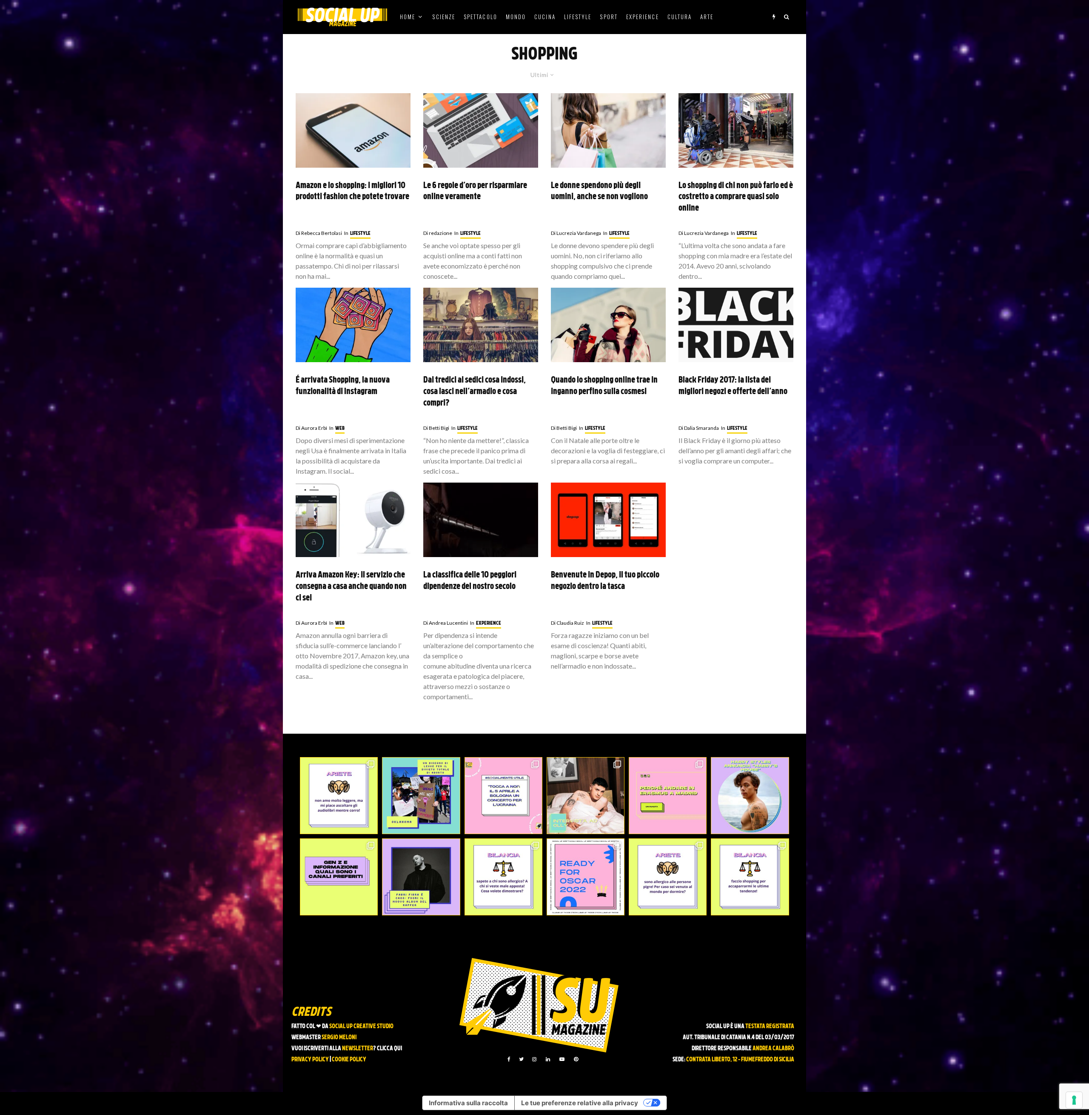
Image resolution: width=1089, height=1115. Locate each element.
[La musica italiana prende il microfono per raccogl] (503, 795)
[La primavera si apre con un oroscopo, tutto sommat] (503, 876)
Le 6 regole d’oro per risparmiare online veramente (475, 192)
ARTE (706, 16)
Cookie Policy (349, 1060)
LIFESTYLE (578, 16)
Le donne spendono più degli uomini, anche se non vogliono (599, 192)
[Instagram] (534, 1059)
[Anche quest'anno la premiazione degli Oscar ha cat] (585, 876)
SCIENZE (443, 16)
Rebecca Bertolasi (319, 233)
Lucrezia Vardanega (576, 233)
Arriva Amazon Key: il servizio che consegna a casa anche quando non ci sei (351, 586)
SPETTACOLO (480, 16)
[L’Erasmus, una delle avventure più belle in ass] (668, 795)
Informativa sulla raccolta (468, 1103)
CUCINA (544, 16)
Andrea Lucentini (445, 623)
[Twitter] (521, 1059)
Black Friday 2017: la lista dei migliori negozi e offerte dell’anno (732, 386)
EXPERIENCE (642, 16)
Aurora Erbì (311, 428)
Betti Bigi (436, 428)
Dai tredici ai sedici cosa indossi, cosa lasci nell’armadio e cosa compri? (474, 391)
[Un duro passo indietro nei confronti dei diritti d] (421, 795)
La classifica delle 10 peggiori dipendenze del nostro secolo (469, 581)
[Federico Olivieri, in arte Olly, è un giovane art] (585, 795)
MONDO (516, 16)
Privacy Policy (310, 1060)
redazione (437, 233)
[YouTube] (562, 1059)
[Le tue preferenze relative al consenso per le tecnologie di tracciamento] (1074, 1100)
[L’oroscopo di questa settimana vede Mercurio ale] (750, 876)
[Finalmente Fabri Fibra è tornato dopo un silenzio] (421, 876)
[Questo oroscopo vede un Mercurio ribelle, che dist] (339, 795)
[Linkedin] (548, 1059)
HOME (407, 16)
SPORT (608, 16)
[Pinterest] (576, 1059)
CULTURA (679, 16)
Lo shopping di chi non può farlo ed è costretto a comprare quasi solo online (735, 197)
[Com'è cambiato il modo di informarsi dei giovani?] (339, 876)
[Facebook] (509, 1059)
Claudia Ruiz (567, 623)
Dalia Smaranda (698, 428)
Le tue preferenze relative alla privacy (579, 1103)
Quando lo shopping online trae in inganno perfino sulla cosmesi (604, 386)
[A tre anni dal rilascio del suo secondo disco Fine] (750, 795)
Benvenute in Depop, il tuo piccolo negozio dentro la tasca (605, 581)
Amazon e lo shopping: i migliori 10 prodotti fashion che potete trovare (352, 192)
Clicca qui (389, 1049)
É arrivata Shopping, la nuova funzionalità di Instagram (343, 386)
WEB (340, 428)
